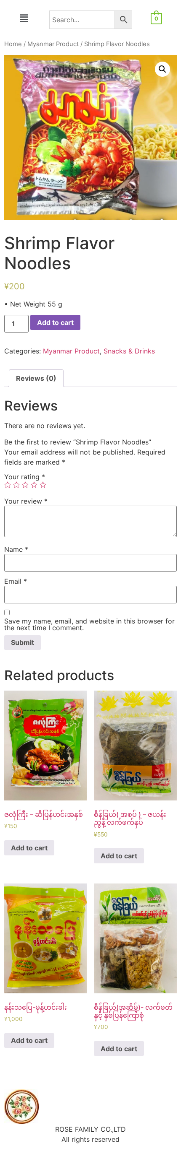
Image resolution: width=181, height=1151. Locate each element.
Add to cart (55, 322)
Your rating (24, 476)
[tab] (36, 378)
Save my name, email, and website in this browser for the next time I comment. (89, 624)
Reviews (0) (36, 378)
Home (13, 44)
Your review (26, 501)
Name (16, 549)
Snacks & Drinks (129, 351)
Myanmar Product (53, 44)
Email (15, 581)
